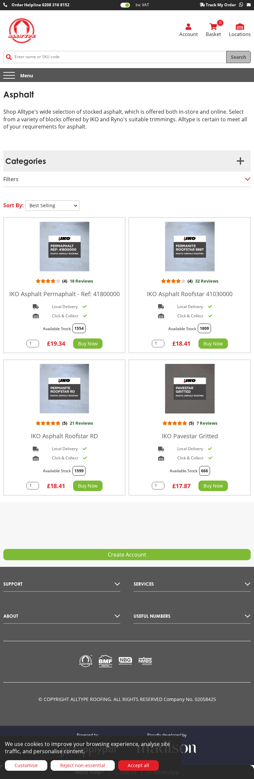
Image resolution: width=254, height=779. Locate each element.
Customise (26, 765)
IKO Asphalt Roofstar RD (64, 436)
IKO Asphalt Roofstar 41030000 (190, 294)
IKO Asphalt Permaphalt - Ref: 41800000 (64, 294)
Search (238, 57)
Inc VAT (142, 5)
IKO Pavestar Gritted (190, 436)
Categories (25, 161)
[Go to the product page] (64, 246)
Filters (11, 179)
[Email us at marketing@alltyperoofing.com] (249, 5)
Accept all (138, 765)
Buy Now (88, 343)
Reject (82, 765)
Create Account (127, 554)
